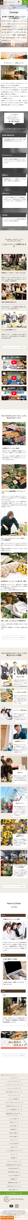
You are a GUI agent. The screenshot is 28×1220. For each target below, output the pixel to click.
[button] (1, 2)
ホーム (2, 1074)
